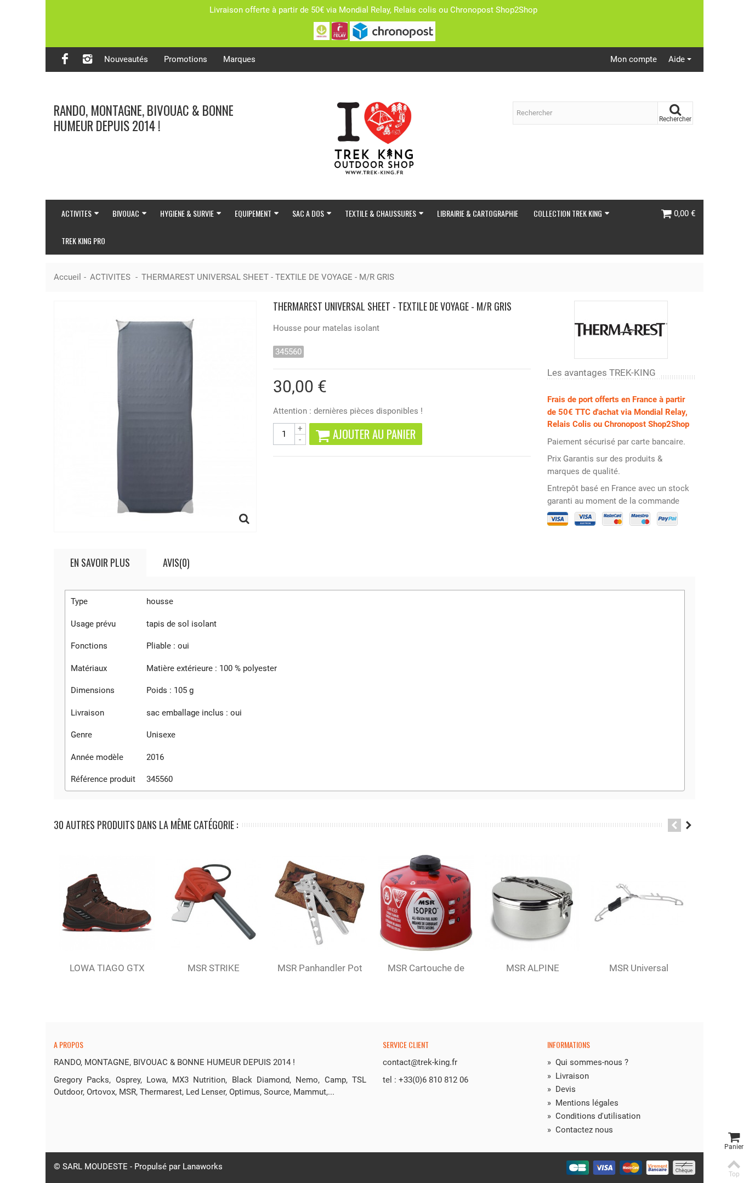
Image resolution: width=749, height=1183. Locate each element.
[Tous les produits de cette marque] (621, 330)
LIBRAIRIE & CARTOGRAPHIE (477, 213)
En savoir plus (100, 562)
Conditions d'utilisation (593, 1116)
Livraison (568, 1076)
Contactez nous (580, 1130)
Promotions (185, 59)
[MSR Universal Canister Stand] (638, 902)
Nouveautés (126, 59)
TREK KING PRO (83, 240)
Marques (239, 59)
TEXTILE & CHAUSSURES (380, 213)
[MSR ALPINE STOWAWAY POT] (532, 902)
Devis (561, 1089)
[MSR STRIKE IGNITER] (213, 902)
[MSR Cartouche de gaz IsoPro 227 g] (426, 902)
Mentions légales (583, 1103)
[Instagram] (87, 59)
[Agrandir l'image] (244, 520)
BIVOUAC (125, 213)
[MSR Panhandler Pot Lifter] (319, 902)
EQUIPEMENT (253, 213)
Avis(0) (176, 562)
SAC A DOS (308, 213)
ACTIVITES (76, 213)
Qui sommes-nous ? (587, 1062)
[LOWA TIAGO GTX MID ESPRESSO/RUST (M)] (107, 902)
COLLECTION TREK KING (568, 213)
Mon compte (633, 59)
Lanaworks (203, 1166)
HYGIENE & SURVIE (187, 213)
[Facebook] (64, 59)
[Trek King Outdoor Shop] (374, 136)
